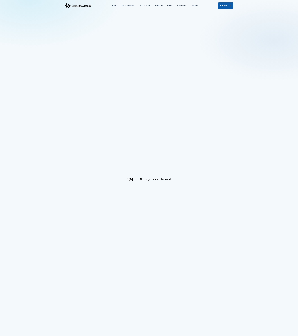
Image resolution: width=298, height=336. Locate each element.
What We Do (128, 5)
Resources (181, 5)
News (169, 5)
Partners (159, 5)
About (114, 5)
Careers (194, 5)
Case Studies (145, 5)
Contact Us (225, 5)
